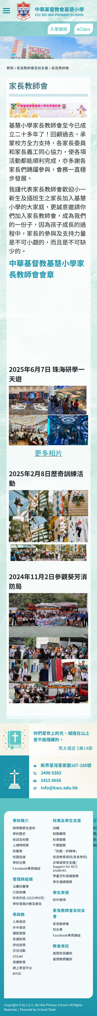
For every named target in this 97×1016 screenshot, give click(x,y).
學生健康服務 (62, 881)
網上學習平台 (22, 967)
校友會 (58, 929)
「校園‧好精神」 (66, 851)
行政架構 (19, 892)
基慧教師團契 (62, 959)
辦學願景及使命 (24, 828)
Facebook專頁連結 (26, 868)
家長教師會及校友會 (32, 67)
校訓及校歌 (21, 839)
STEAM (18, 956)
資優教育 (19, 962)
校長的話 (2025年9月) (28, 898)
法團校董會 (21, 886)
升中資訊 (19, 927)
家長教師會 (61, 923)
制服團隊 (59, 833)
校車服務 (59, 839)
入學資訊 (19, 921)
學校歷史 (19, 833)
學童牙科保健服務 (66, 876)
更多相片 (48, 453)
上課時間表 (21, 845)
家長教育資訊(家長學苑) (70, 856)
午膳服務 (59, 845)
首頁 (9, 67)
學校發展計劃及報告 (27, 903)
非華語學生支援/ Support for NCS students (65, 866)
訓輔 (56, 828)
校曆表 (17, 851)
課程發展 (19, 933)
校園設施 (19, 856)
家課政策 (19, 939)
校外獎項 (59, 899)
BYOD (17, 973)
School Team (46, 1009)
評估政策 (19, 944)
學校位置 (19, 862)
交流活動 (19, 950)
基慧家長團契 (62, 953)
